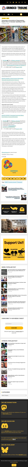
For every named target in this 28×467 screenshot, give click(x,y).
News (8, 18)
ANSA (6, 182)
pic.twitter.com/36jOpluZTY (20, 65)
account (7, 413)
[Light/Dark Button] (9, 14)
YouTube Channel (19, 14)
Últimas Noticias (5, 152)
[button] (4, 15)
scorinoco (14, 171)
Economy (3, 18)
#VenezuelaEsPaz (10, 65)
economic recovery (12, 182)
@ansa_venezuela (16, 60)
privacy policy (19, 331)
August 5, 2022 (19, 67)
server (8, 431)
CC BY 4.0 (10, 439)
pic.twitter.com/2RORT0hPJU (9, 127)
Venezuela (19, 182)
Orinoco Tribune (14, 437)
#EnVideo (5, 60)
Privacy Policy (15, 462)
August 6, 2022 (6, 23)
